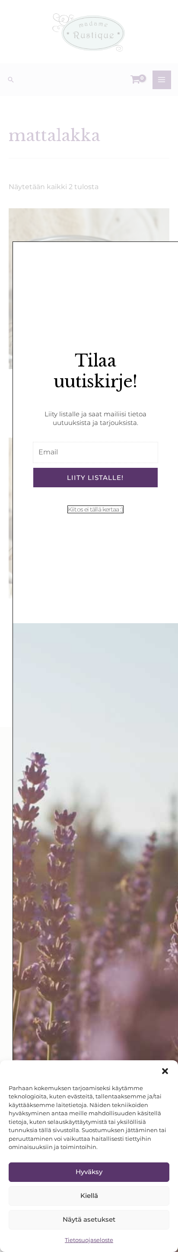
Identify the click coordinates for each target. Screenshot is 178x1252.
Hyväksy (89, 1172)
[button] (165, 1071)
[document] (89, 626)
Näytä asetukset (89, 1219)
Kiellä (89, 1195)
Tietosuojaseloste (89, 1239)
